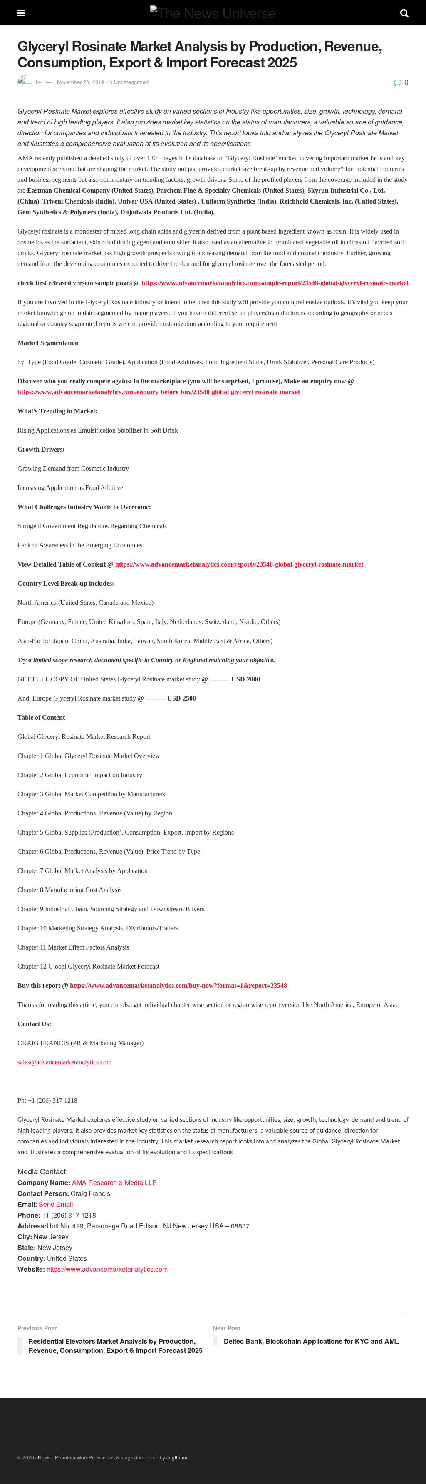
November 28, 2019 (80, 82)
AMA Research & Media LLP (114, 1182)
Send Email (56, 1204)
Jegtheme (177, 1457)
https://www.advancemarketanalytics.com (107, 1269)
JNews (43, 1457)
